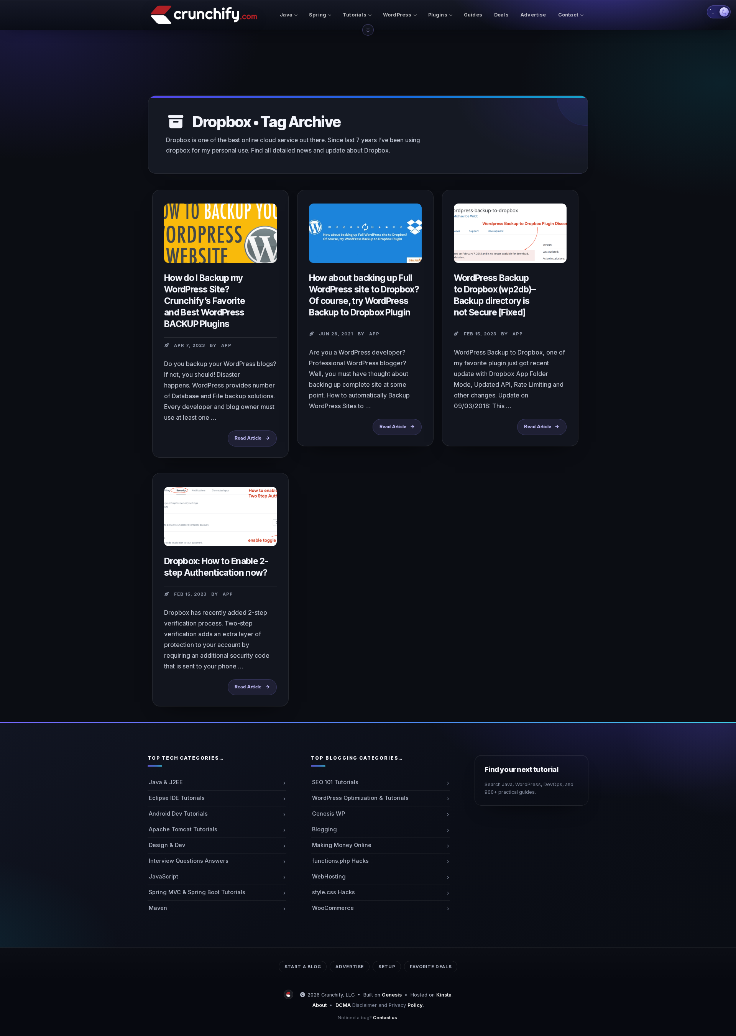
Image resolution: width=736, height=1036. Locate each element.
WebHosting (329, 876)
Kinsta (444, 995)
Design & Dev (167, 845)
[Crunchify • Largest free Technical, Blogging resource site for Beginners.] (289, 995)
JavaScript (163, 876)
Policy (415, 1005)
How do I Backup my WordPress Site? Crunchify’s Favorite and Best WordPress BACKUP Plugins (204, 301)
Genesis (392, 995)
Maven (158, 908)
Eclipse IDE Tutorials (177, 798)
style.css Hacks (333, 892)
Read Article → (256, 441)
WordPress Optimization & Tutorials (360, 798)
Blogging (324, 829)
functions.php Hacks (340, 860)
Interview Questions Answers (188, 860)
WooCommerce (333, 908)
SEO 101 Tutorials (335, 782)
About (319, 1005)
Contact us (385, 1017)
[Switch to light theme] (719, 11)
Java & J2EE (166, 782)
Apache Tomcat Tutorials (183, 829)
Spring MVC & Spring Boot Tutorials (197, 892)
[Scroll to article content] (368, 30)
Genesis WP (328, 813)
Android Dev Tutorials (178, 813)
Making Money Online (341, 845)
